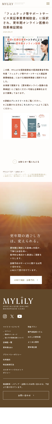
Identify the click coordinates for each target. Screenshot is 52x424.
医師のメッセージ (11, 334)
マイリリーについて (11, 326)
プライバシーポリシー (12, 354)
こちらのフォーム (29, 104)
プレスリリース (18, 100)
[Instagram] (5, 316)
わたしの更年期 (34, 337)
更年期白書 (32, 347)
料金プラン (32, 326)
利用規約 (6, 359)
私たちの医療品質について (14, 338)
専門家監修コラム (35, 332)
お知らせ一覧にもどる (28, 161)
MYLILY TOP (8, 172)
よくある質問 (33, 342)
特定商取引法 (8, 364)
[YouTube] (19, 316)
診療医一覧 (7, 342)
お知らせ (18, 172)
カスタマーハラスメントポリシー (13, 371)
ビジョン (8, 331)
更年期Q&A (7, 347)
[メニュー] (48, 4)
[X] (12, 316)
